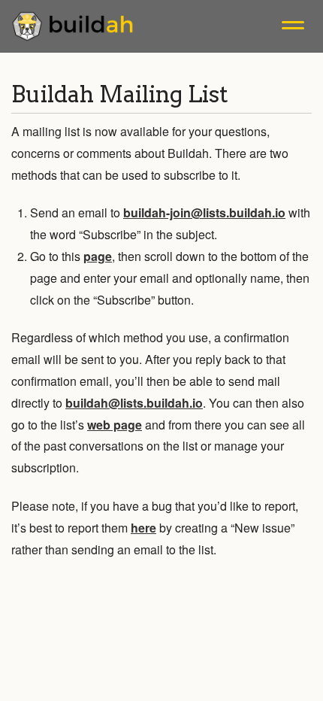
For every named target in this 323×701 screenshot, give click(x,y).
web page (114, 424)
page (97, 256)
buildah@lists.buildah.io (134, 402)
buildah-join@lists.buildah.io (204, 212)
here (143, 527)
